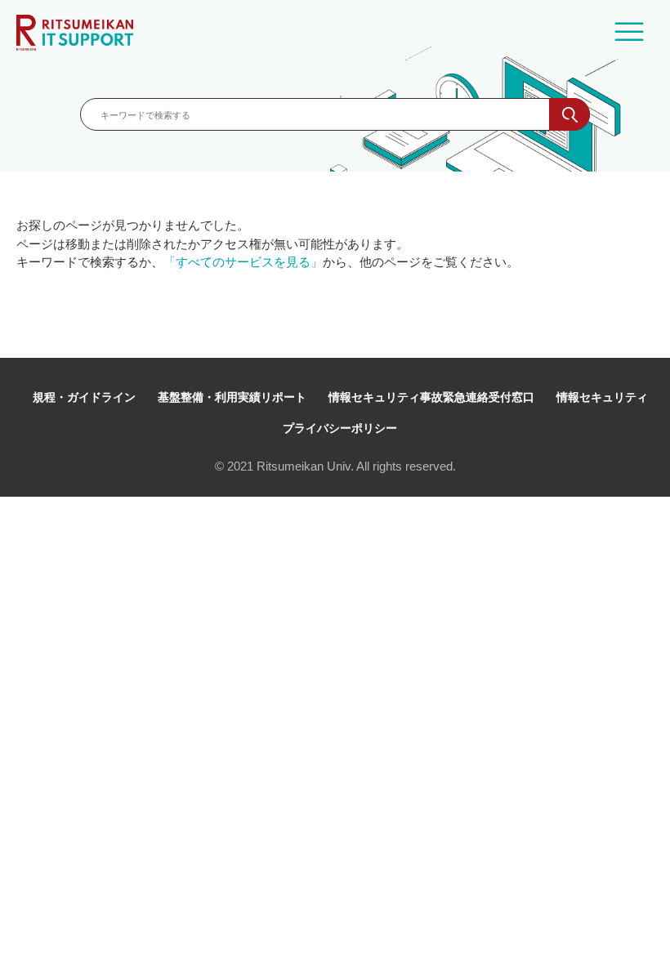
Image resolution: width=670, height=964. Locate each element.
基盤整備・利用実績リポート (232, 397)
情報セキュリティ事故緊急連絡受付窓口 (431, 397)
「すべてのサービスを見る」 (243, 262)
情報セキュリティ (602, 397)
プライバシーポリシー (340, 428)
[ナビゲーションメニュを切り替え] (629, 32)
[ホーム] (74, 33)
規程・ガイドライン (84, 397)
